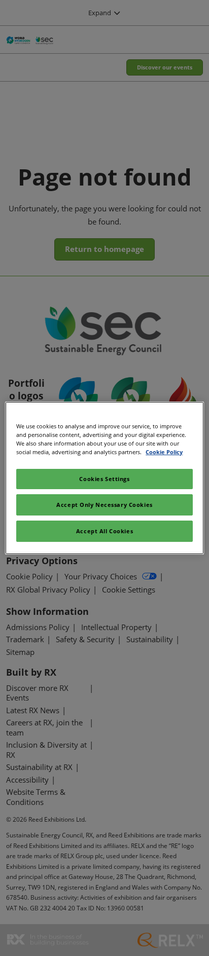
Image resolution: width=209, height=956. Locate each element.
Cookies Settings (104, 479)
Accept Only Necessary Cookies (104, 504)
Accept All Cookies (104, 531)
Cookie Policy (164, 452)
